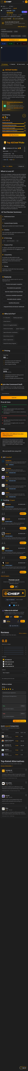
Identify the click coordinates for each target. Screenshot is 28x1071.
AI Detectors (11, 464)
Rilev (7, 484)
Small (21, 616)
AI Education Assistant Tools (7, 31)
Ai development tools (7, 153)
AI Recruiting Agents (9, 550)
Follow (22, 621)
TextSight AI (8, 460)
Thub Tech (7, 519)
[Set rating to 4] (8, 689)
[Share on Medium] (16, 605)
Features (13, 64)
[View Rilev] (3, 485)
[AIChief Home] (7, 2)
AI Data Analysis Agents (9, 506)
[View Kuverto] (3, 548)
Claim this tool (21, 26)
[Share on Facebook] (9, 605)
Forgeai (7, 563)
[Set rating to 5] (10, 689)
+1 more (24, 36)
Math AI (7, 492)
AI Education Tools (12, 472)
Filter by (4, 656)
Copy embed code (14, 625)
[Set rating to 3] (6, 689)
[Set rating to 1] (3, 689)
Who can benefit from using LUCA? (12, 451)
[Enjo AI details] (3, 796)
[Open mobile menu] (2, 1)
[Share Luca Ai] (17, 43)
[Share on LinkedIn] (14, 605)
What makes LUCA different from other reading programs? (13, 434)
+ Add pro (23, 705)
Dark (12, 586)
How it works (22, 64)
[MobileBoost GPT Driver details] (4, 148)
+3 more (15, 31)
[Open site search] (23, 2)
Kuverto (7, 548)
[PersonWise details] (3, 783)
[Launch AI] (26, 2)
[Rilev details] (3, 808)
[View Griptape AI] (3, 533)
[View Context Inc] (3, 504)
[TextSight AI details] (3, 770)
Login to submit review (19, 721)
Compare (20, 166)
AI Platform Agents (8, 521)
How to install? (19, 599)
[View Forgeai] (3, 562)
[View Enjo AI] (3, 477)
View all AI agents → (5, 576)
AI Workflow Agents (8, 536)
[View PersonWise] (3, 469)
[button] (14, 397)
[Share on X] (12, 605)
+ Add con (23, 713)
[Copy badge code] (18, 605)
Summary (5, 64)
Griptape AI (8, 533)
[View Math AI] (3, 493)
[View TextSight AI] (3, 461)
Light (16, 586)
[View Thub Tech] (3, 518)
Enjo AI (7, 476)
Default (16, 616)
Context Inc (8, 504)
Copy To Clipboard (10, 599)
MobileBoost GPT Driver (11, 148)
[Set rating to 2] (5, 689)
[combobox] (14, 672)
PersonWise (8, 468)
